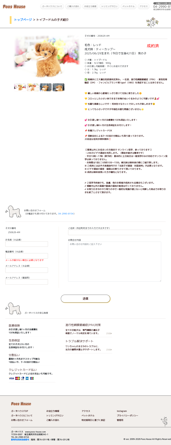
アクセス (144, 6)
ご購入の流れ (73, 6)
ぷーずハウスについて (52, 6)
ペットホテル (129, 6)
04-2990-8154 (65, 213)
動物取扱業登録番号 (20, 439)
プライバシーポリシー (127, 415)
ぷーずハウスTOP (19, 411)
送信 (85, 298)
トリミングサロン (109, 6)
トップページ (23, 20)
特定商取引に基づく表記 (93, 420)
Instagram (122, 411)
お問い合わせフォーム (21, 420)
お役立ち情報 (90, 6)
